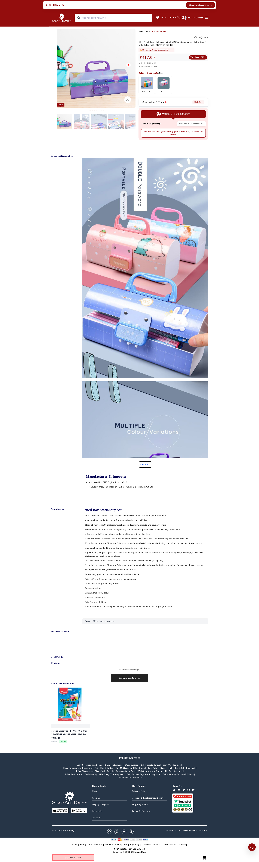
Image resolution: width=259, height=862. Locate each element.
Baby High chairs (113, 765)
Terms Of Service (141, 811)
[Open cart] (204, 857)
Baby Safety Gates (156, 768)
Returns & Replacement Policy (148, 798)
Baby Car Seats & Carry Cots (121, 771)
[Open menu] (206, 17)
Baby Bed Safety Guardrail (182, 768)
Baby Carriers (176, 771)
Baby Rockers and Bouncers (77, 768)
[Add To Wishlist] (195, 37)
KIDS (177, 830)
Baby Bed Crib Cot (104, 768)
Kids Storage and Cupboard (152, 771)
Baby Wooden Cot (172, 765)
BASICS (203, 830)
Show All (145, 464)
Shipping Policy (140, 804)
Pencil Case (107, 515)
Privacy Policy (139, 791)
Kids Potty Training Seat (111, 774)
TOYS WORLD (190, 830)
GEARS (169, 830)
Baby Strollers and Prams (89, 765)
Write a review (127, 678)
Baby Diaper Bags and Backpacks (143, 774)
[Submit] (78, 17)
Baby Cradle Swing (150, 765)
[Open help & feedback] (252, 847)
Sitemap (183, 844)
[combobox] (113, 17)
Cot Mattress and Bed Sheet (130, 768)
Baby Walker (131, 765)
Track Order (170, 844)
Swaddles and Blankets (130, 777)
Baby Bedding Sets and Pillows (178, 774)
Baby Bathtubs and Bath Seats (80, 774)
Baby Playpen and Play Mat (90, 771)
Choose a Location (199, 5)
